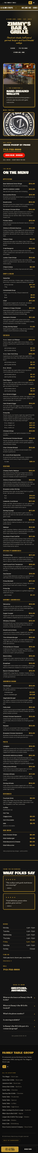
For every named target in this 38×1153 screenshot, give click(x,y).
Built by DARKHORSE (11, 1140)
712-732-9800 (23, 48)
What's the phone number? (13, 1014)
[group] (19, 124)
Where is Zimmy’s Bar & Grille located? (15, 1006)
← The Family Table (9, 3)
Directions (28, 1149)
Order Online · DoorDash (14, 155)
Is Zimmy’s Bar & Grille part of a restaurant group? (15, 1027)
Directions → (7, 961)
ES (34, 3)
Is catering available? (11, 1020)
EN (30, 3)
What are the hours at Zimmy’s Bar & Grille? (17, 998)
